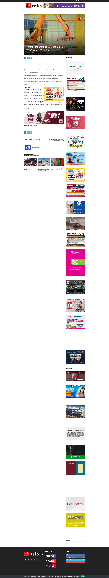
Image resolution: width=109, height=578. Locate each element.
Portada (27, 10)
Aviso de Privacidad (40, 0)
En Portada (34, 44)
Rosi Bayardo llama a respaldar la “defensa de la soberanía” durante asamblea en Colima (29, 168)
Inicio (25, 12)
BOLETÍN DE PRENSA (30, 52)
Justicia (44, 10)
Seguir (83, 557)
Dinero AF (28, 12)
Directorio (62, 0)
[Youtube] (84, 1)
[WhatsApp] (30, 58)
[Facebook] (76, 1)
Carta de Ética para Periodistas (68, 0)
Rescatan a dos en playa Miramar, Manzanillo (32, 139)
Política (38, 10)
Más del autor (36, 155)
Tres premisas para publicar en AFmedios (50, 0)
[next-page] (26, 172)
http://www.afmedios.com (35, 147)
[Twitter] (82, 1)
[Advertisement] (75, 340)
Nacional (50, 10)
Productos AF (70, 10)
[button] (83, 10)
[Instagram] (78, 1)
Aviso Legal (34, 0)
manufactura (35, 125)
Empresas (31, 44)
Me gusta (82, 554)
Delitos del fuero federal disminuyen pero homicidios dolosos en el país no (56, 140)
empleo (30, 125)
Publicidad (58, 0)
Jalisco (56, 10)
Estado (31, 10)
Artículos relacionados (29, 155)
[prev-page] (25, 172)
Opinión (62, 10)
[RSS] (80, 1)
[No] (107, 576)
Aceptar (82, 576)
